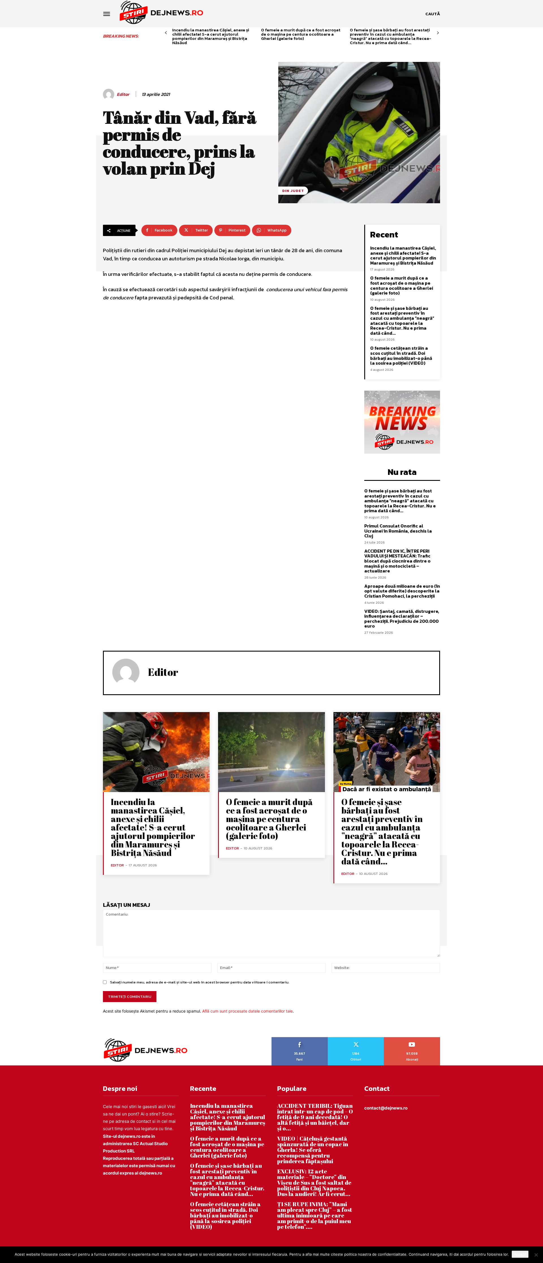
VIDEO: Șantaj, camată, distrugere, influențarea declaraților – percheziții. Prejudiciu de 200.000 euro (401, 619)
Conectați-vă (356, 1039)
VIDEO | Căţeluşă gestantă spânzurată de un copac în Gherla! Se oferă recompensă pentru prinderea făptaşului (312, 1150)
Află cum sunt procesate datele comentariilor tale (247, 1011)
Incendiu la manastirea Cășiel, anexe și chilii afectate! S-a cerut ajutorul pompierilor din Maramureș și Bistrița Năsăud (210, 36)
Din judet (293, 190)
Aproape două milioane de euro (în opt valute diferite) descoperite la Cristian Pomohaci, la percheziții (402, 591)
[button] (432, 14)
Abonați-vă (412, 1039)
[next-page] (437, 32)
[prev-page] (165, 32)
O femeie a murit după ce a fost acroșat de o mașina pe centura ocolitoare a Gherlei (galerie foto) (300, 34)
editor (123, 94)
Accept (520, 1254)
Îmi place (300, 1039)
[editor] (109, 94)
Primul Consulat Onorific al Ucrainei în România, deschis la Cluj (398, 530)
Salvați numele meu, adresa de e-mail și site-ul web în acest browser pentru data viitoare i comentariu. (199, 982)
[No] (536, 1255)
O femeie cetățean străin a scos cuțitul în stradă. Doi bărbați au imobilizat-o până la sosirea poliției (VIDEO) (401, 355)
